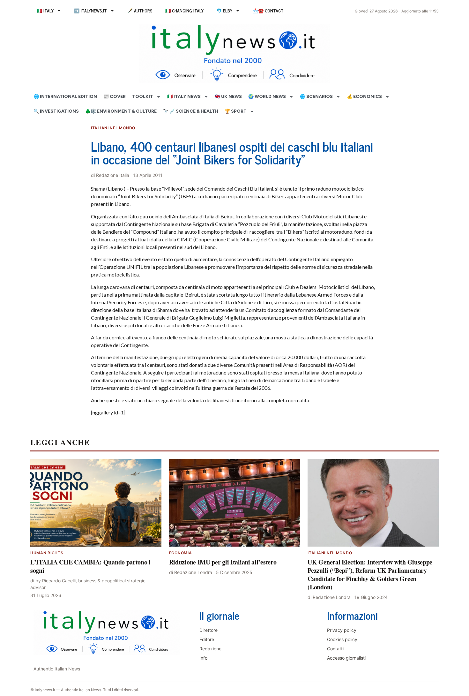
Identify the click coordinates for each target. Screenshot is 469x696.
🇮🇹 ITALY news (184, 96)
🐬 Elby (224, 10)
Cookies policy (342, 639)
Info (203, 658)
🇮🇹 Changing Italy (184, 10)
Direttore (208, 630)
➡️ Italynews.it (90, 10)
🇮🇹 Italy (45, 10)
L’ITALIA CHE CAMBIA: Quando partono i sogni (90, 566)
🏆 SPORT (236, 111)
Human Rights (46, 552)
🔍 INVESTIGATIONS (56, 111)
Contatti (335, 648)
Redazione (210, 648)
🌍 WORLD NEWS (267, 96)
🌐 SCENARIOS (316, 96)
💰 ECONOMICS (364, 96)
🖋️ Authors (140, 10)
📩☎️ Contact (268, 10)
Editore (206, 639)
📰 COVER (114, 96)
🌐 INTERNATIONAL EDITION (65, 96)
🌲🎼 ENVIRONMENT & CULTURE (121, 111)
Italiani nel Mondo (113, 127)
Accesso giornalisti (346, 658)
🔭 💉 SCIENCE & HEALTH (190, 111)
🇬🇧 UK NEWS (228, 96)
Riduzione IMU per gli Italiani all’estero (223, 562)
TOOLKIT (142, 96)
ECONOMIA (180, 552)
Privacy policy (341, 630)
